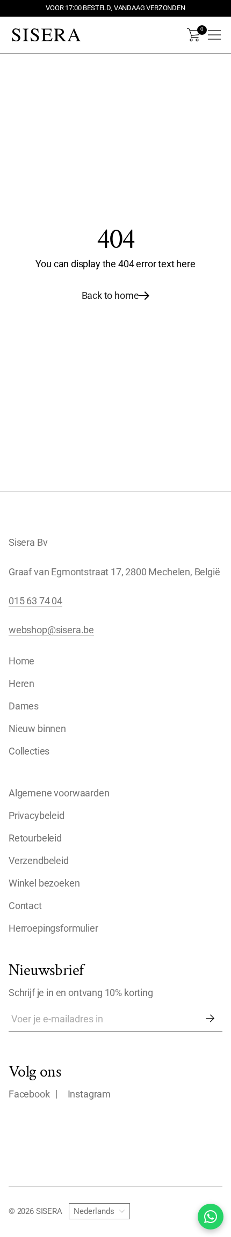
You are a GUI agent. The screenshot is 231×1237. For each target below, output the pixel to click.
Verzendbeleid (39, 860)
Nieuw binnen (37, 728)
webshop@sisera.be (51, 630)
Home (21, 661)
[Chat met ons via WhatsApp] (210, 1216)
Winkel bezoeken (44, 883)
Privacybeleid (36, 815)
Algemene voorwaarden (59, 793)
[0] (193, 35)
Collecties (29, 751)
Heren (21, 683)
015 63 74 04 (35, 601)
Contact (25, 906)
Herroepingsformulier (53, 928)
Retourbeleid (35, 838)
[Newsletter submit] (210, 1019)
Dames (24, 706)
